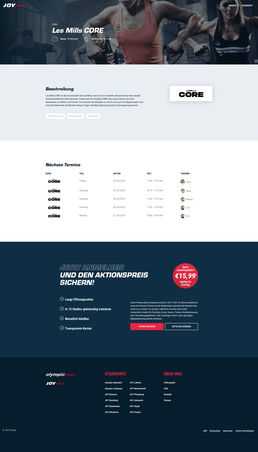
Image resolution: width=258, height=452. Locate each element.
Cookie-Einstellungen (244, 431)
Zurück (232, 5)
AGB (205, 431)
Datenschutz (215, 431)
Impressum (228, 431)
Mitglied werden (181, 326)
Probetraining (147, 326)
